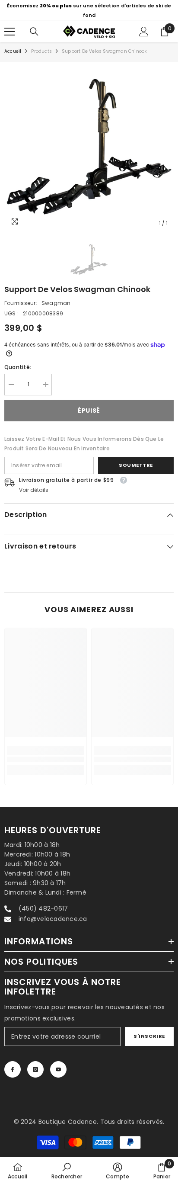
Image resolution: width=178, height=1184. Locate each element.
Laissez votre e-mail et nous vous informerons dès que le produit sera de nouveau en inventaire (84, 443)
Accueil (12, 51)
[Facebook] (12, 1069)
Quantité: (17, 367)
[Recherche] (34, 31)
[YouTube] (58, 1069)
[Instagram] (35, 1069)
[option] (89, 10)
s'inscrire (149, 1036)
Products (41, 51)
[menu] (9, 31)
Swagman (56, 303)
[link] (45, 759)
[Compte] (144, 31)
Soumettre (136, 465)
